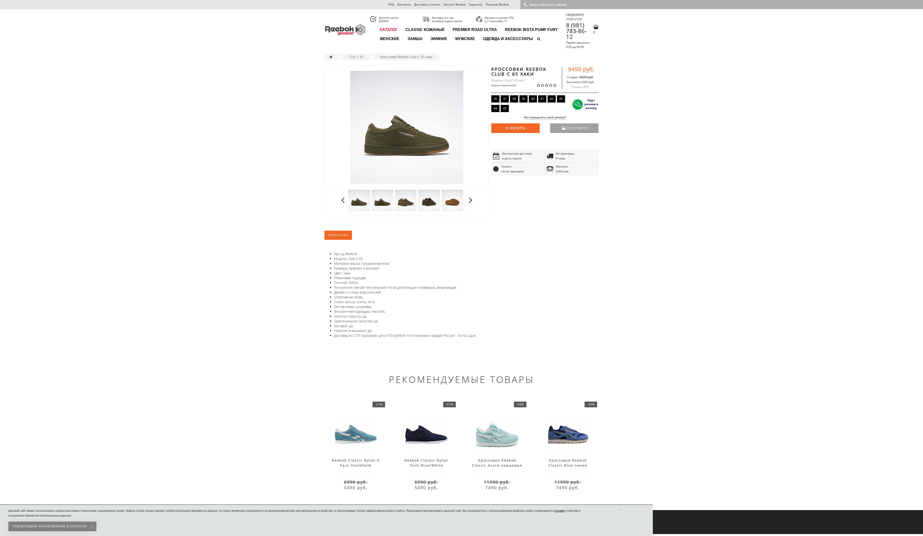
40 (533, 99)
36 (495, 99)
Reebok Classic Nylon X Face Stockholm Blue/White (356, 465)
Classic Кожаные (425, 30)
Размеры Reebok (497, 4)
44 (495, 108)
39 (523, 99)
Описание (338, 235)
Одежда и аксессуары (508, 39)
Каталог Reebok (454, 4)
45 (504, 108)
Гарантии (475, 4)
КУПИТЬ (517, 128)
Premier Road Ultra (475, 30)
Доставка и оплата (427, 4)
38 (514, 99)
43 (561, 99)
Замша (415, 39)
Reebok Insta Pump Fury (531, 30)
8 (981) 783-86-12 (576, 31)
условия (559, 510)
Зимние (438, 39)
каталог (389, 30)
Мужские (465, 39)
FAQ (391, 4)
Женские (389, 39)
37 (504, 99)
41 (542, 99)
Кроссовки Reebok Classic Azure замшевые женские (497, 465)
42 (551, 99)
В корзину (577, 128)
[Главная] (330, 56)
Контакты (404, 4)
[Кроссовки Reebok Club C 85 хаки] (359, 200)
